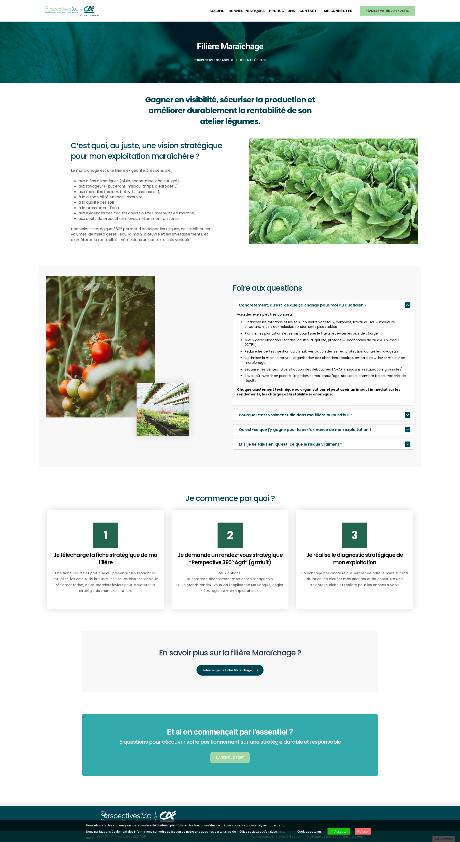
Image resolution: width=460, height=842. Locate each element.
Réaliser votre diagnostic (387, 10)
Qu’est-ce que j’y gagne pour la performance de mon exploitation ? (305, 429)
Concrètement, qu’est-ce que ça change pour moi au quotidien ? (303, 305)
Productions (282, 11)
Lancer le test (230, 757)
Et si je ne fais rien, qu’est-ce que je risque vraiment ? (290, 444)
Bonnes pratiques (247, 11)
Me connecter (338, 11)
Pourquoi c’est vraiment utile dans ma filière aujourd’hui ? (295, 415)
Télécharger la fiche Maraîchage (227, 670)
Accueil (216, 11)
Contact (308, 11)
